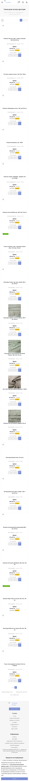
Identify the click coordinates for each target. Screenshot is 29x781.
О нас (14, 716)
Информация (14, 734)
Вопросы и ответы (14, 720)
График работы (14, 724)
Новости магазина (14, 718)
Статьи (14, 713)
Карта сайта (14, 728)
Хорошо (14, 778)
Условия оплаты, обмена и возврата (14, 743)
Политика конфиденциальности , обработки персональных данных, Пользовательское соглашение (14, 751)
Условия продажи (14, 745)
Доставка (14, 739)
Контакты (14, 726)
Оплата (14, 737)
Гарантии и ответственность (14, 741)
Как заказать (14, 747)
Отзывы (14, 722)
